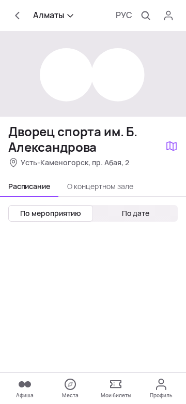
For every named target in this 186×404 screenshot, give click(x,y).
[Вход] (168, 15)
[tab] (29, 186)
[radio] (50, 213)
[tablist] (93, 186)
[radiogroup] (93, 213)
